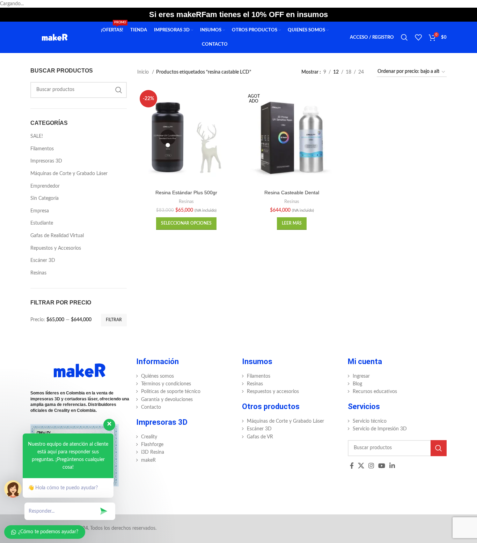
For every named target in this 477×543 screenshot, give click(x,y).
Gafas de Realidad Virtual (57, 235)
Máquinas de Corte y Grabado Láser (69, 173)
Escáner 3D (42, 260)
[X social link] (361, 465)
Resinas (38, 273)
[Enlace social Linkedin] (392, 465)
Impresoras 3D (46, 161)
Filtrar (114, 320)
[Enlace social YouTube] (381, 465)
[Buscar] (404, 37)
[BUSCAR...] (119, 90)
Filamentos (42, 148)
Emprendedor (45, 186)
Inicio (143, 72)
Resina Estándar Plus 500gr (186, 192)
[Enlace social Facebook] (352, 465)
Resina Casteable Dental (291, 192)
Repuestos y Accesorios (55, 248)
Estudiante (41, 223)
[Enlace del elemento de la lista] (185, 376)
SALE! (36, 136)
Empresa (39, 211)
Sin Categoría (44, 198)
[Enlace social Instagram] (371, 465)
